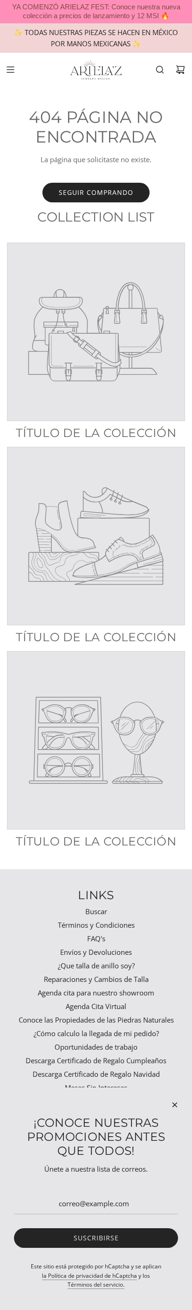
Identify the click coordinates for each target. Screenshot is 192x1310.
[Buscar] (160, 69)
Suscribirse (96, 1237)
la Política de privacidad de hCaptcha (89, 1276)
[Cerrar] (175, 1105)
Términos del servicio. (96, 1285)
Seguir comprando (96, 192)
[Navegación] (10, 69)
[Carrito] (180, 69)
